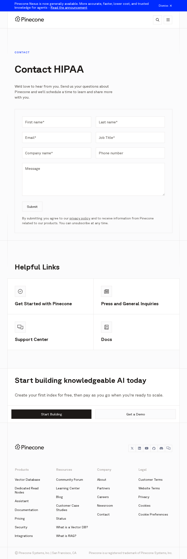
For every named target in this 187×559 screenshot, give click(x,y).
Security (21, 527)
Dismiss (163, 5)
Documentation (26, 510)
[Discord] (161, 448)
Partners (103, 488)
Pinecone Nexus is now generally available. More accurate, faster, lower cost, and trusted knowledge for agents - (82, 5)
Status (61, 518)
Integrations (24, 536)
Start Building (51, 414)
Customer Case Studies (67, 507)
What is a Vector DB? (72, 527)
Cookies (144, 505)
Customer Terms (150, 479)
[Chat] (168, 448)
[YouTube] (146, 448)
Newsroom (105, 505)
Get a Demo (135, 414)
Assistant (22, 501)
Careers (103, 497)
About (101, 479)
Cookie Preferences (153, 514)
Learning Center (68, 488)
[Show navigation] (168, 20)
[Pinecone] (29, 20)
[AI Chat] (157, 19)
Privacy (143, 497)
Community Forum (69, 479)
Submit (32, 206)
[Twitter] (132, 448)
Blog (59, 497)
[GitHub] (154, 448)
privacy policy (80, 218)
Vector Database (27, 479)
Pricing (20, 518)
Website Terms (149, 488)
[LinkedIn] (139, 448)
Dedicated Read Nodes (27, 490)
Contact (103, 514)
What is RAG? (66, 536)
